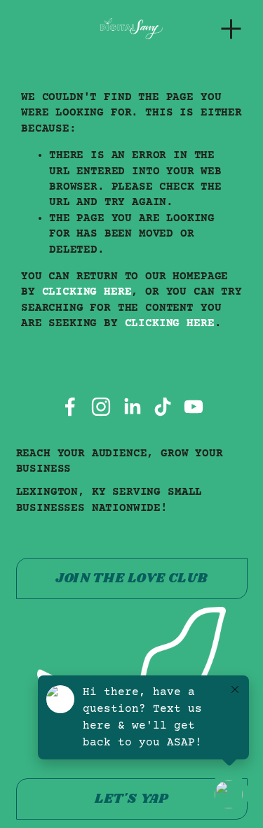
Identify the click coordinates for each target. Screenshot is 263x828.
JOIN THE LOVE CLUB (131, 578)
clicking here (87, 292)
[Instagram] (101, 406)
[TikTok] (163, 406)
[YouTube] (193, 406)
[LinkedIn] (132, 406)
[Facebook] (70, 406)
